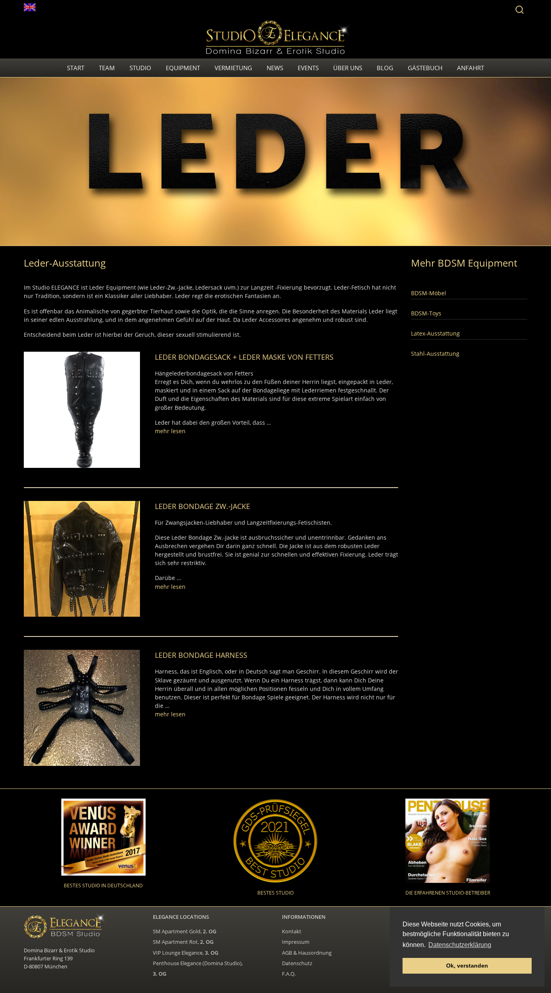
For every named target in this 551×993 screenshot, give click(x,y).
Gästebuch (425, 68)
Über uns (347, 68)
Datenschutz (297, 963)
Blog (385, 68)
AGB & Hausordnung (307, 952)
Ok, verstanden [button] (467, 965)
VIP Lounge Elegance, (185, 952)
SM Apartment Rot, (183, 941)
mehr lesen (170, 431)
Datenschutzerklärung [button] (459, 944)
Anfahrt (470, 68)
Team (107, 68)
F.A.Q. (289, 973)
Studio (140, 68)
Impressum (295, 941)
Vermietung (233, 68)
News (275, 68)
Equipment (183, 68)
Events (308, 68)
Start (75, 68)
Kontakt (291, 931)
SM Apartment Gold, (184, 931)
